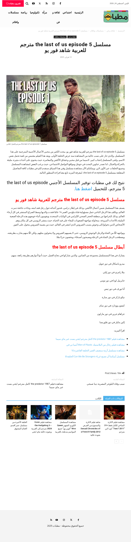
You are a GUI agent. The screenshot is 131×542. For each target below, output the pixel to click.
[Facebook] (60, 3)
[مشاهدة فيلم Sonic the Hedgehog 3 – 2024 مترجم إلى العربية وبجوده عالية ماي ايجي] (41, 412)
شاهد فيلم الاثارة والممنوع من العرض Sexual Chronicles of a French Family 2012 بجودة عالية (90, 428)
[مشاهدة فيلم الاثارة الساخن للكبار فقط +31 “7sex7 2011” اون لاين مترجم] (114, 412)
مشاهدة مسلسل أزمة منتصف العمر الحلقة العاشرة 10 (98, 350)
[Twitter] (40, 3)
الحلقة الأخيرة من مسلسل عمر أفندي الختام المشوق (18, 425)
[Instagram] (53, 3)
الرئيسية (121, 30)
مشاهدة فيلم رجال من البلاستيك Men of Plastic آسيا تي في (95, 344)
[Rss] (51, 520)
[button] (27, 3)
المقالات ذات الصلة (114, 398)
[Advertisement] (65, 479)
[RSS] (46, 3)
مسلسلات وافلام (97, 30)
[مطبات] (116, 16)
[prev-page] (121, 441)
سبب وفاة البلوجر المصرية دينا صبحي (106, 383)
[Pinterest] (65, 64)
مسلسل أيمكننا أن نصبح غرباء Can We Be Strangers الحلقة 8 (95, 356)
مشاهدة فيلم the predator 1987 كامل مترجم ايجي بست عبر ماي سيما (90, 339)
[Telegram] (51, 64)
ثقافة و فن (111, 30)
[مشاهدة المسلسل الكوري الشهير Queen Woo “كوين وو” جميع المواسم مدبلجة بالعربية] (65, 412)
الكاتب (98, 398)
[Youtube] (33, 3)
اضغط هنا (83, 188)
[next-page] (116, 441)
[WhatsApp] (58, 64)
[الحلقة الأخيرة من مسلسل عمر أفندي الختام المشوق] (16, 412)
